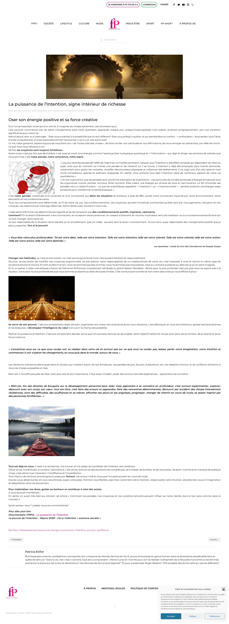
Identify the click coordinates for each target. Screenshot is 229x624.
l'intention (80, 530)
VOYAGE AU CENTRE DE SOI (79, 110)
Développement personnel (34, 530)
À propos (90, 588)
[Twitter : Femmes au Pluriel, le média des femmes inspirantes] (178, 4)
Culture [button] (84, 23)
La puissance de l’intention (52, 514)
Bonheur (13, 530)
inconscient (66, 530)
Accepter (171, 616)
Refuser (192, 616)
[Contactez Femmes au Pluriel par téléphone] (192, 4)
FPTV (34, 23)
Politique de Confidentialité (150, 588)
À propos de (187, 23)
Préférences (214, 616)
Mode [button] (99, 23)
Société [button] (49, 23)
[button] (223, 589)
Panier (164, 4)
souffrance (103, 530)
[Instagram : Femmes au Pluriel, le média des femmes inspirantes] (188, 4)
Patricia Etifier (24, 110)
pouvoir (91, 530)
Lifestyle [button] (66, 23)
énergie (55, 530)
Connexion (149, 4)
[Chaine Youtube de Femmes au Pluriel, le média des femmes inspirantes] (183, 4)
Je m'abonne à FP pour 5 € (123, 4)
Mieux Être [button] (133, 23)
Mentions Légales (113, 588)
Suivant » (214, 539)
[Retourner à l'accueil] (114, 23)
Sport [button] (150, 23)
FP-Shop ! (167, 23)
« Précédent (16, 539)
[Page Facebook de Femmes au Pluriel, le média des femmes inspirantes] (174, 4)
